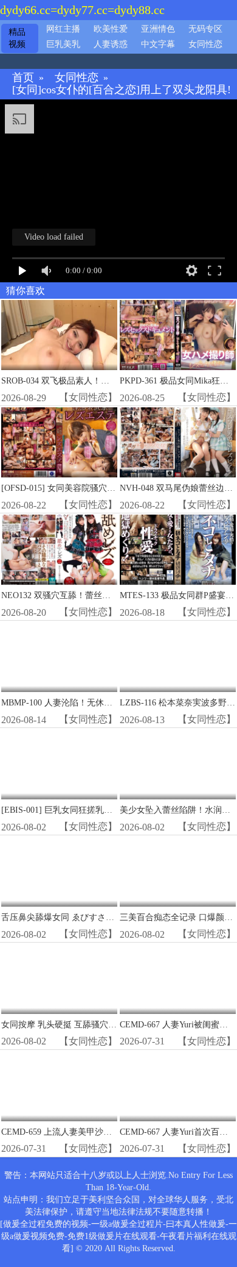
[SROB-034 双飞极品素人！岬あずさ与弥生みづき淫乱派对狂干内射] (59, 335)
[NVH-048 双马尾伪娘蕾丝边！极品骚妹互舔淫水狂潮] (178, 442)
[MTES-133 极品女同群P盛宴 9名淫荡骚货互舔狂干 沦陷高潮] (178, 550)
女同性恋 (205, 44)
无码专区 (205, 29)
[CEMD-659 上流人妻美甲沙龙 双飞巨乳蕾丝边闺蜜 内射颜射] (59, 1086)
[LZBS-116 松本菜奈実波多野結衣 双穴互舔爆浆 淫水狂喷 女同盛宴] (178, 657)
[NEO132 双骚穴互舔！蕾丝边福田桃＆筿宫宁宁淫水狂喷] (59, 550)
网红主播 (63, 29)
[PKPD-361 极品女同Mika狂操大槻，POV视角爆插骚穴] (178, 335)
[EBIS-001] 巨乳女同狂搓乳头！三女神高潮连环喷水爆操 (108, 810)
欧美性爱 (111, 29)
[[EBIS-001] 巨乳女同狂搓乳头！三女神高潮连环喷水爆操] (59, 764)
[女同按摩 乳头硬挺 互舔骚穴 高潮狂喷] (59, 979)
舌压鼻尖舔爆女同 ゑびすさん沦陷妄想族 (79, 917)
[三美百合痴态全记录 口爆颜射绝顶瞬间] (178, 872)
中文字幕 (158, 44)
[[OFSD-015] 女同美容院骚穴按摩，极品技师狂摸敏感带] (59, 442)
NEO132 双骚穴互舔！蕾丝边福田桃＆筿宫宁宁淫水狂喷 (107, 595)
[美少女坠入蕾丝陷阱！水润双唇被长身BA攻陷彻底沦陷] (178, 764)
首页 (23, 78)
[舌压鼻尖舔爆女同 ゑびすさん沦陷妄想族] (59, 872)
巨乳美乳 (63, 44)
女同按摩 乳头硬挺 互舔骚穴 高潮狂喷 (73, 1024)
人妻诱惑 (111, 44)
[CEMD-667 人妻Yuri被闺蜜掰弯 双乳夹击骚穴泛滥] (178, 979)
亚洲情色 (158, 29)
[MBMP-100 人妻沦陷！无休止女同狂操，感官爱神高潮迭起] (59, 657)
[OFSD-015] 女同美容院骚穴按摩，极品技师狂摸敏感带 (105, 488)
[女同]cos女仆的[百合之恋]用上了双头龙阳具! (121, 90)
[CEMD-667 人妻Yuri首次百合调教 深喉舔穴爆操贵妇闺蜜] (178, 1086)
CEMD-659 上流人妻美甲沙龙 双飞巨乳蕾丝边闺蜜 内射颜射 (114, 1132)
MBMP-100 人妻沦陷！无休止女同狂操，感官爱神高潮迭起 (112, 702)
